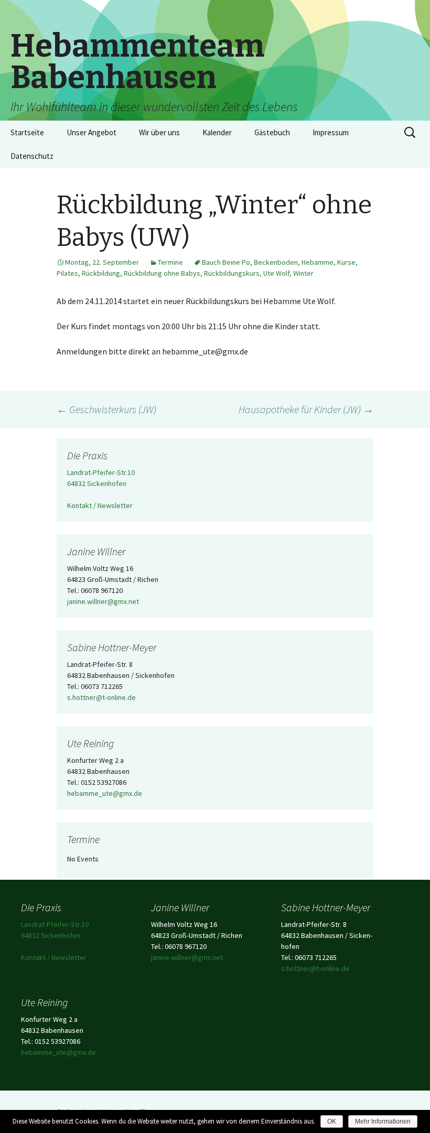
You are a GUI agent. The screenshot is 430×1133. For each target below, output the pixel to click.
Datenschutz (31, 156)
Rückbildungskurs (232, 273)
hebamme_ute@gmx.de (104, 793)
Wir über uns (159, 132)
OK (331, 1121)
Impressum (331, 132)
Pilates (67, 273)
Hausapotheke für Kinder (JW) (306, 409)
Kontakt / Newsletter (100, 505)
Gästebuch (272, 132)
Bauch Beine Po (226, 262)
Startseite (27, 132)
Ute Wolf (276, 273)
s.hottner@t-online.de (101, 697)
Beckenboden (276, 262)
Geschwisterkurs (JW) (106, 409)
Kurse (346, 262)
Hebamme (318, 262)
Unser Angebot (91, 132)
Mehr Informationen (383, 1121)
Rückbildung (101, 273)
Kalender (217, 132)
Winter (303, 273)
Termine (170, 262)
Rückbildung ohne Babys (162, 273)
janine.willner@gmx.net (103, 601)
